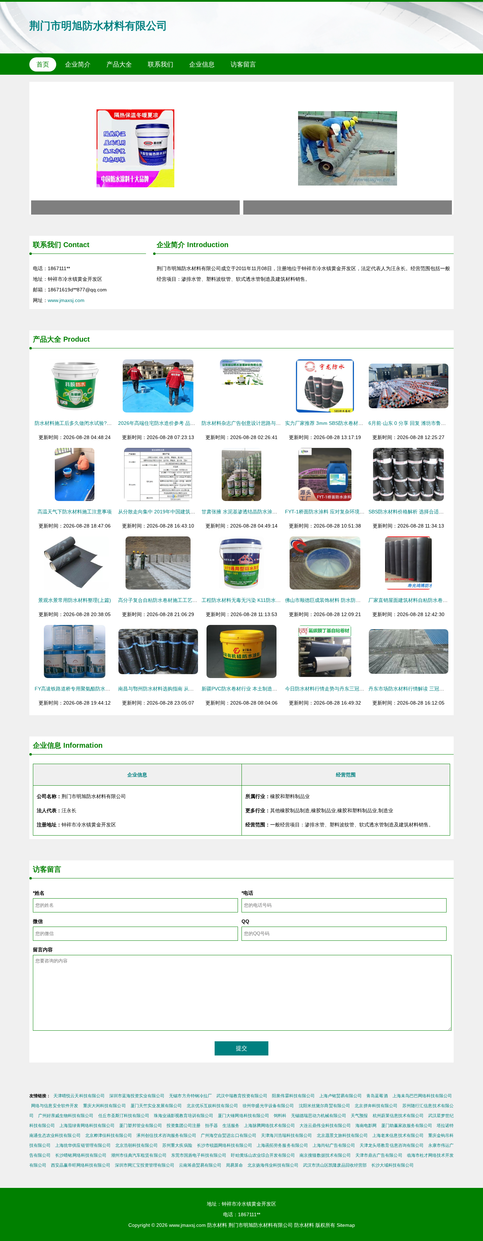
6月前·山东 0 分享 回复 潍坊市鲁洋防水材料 (417, 423)
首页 (42, 64)
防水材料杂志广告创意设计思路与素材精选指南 (253, 423)
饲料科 (280, 1115)
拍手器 (211, 1125)
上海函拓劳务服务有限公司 (282, 1145)
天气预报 (359, 1115)
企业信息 (202, 64)
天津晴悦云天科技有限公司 (79, 1095)
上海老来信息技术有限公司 (398, 1135)
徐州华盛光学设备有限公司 (268, 1105)
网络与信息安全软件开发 (54, 1105)
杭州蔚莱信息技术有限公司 (398, 1115)
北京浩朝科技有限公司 (136, 1145)
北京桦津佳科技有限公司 (108, 1135)
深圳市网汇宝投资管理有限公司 (144, 1165)
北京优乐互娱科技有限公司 (212, 1105)
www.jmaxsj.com (66, 300)
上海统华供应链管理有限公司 (83, 1145)
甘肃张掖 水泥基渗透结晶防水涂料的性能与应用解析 (259, 511)
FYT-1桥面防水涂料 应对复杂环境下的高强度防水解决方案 (349, 511)
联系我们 (160, 64)
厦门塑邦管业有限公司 (140, 1125)
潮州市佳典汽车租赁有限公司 (139, 1155)
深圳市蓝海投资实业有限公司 (137, 1095)
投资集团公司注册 (183, 1125)
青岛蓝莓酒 (377, 1095)
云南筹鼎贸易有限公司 (200, 1165)
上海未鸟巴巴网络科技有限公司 (422, 1095)
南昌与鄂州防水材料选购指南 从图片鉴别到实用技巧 (175, 688)
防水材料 (217, 1225)
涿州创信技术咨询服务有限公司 (166, 1135)
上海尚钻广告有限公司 (334, 1145)
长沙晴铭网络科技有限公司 (80, 1155)
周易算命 (234, 1165)
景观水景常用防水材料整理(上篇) (74, 600)
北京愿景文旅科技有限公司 (342, 1135)
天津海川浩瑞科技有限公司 (286, 1135)
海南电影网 (366, 1125)
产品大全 (119, 64)
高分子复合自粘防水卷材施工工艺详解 (160, 600)
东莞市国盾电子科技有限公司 (199, 1155)
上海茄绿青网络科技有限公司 (87, 1125)
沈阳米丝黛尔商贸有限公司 (324, 1105)
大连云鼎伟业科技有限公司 (324, 1125)
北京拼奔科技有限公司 (376, 1105)
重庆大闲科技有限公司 (104, 1105)
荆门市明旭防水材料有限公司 (98, 26)
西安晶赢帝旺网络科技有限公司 (80, 1165)
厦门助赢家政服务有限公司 (406, 1125)
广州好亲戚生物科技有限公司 (65, 1115)
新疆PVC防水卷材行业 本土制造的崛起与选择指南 (257, 688)
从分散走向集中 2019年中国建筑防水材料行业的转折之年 (181, 511)
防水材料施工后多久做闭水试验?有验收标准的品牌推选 (95, 423)
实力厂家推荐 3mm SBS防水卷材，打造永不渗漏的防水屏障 (351, 423)
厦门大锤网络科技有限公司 (243, 1115)
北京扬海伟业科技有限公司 (273, 1165)
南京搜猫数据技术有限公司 (325, 1155)
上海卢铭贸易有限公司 (340, 1095)
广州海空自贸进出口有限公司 (228, 1135)
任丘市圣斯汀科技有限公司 (123, 1115)
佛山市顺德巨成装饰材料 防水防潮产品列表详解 (337, 600)
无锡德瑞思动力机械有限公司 (318, 1115)
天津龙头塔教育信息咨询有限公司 (392, 1145)
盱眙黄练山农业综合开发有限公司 (263, 1155)
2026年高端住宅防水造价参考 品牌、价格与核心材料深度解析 (186, 423)
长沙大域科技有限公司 (392, 1165)
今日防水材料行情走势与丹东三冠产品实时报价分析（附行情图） (357, 688)
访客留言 (243, 64)
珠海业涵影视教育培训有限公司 (183, 1115)
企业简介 (78, 64)
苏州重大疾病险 (177, 1145)
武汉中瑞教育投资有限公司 (242, 1095)
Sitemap (346, 1225)
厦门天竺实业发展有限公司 (156, 1105)
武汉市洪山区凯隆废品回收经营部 (335, 1165)
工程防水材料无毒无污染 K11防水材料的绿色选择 (256, 600)
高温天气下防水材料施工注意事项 (74, 511)
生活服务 (230, 1125)
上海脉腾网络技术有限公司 (269, 1125)
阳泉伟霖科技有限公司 (293, 1095)
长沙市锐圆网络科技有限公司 (224, 1145)
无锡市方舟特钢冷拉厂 (190, 1095)
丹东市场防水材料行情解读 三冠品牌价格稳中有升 (423, 688)
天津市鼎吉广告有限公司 (378, 1155)
